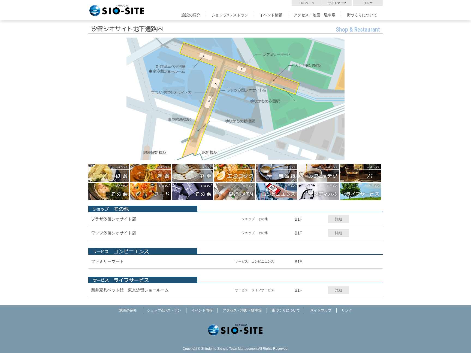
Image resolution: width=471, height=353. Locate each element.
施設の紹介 (190, 15)
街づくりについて (362, 15)
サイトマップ (337, 3)
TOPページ (306, 3)
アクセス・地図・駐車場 (315, 15)
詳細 (338, 219)
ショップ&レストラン (230, 15)
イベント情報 (270, 15)
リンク (367, 3)
